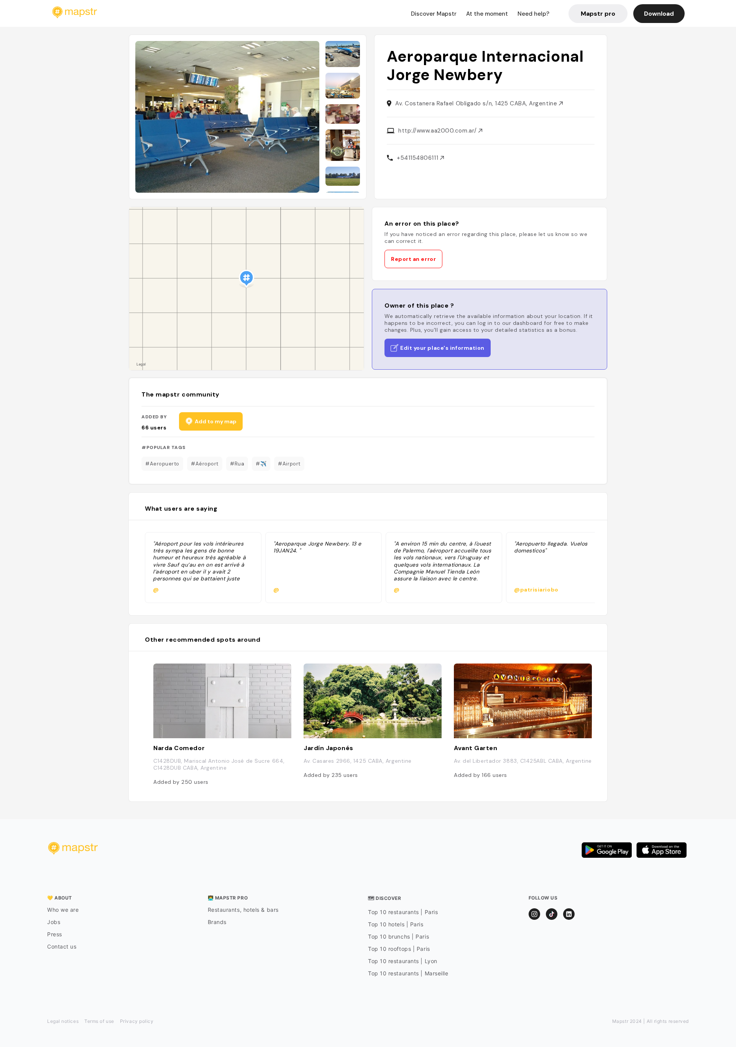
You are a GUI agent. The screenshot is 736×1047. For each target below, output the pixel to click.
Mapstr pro (598, 14)
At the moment (487, 14)
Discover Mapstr (434, 14)
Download (659, 14)
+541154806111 (418, 158)
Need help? (533, 14)
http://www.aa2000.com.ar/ (438, 130)
